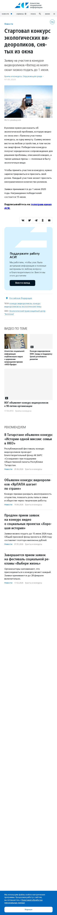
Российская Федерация (20, 298)
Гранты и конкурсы (13, 76)
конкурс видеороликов (21, 303)
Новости (8, 24)
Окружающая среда (32, 76)
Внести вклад (22, 283)
